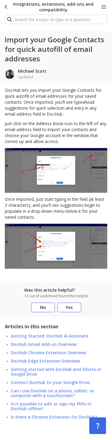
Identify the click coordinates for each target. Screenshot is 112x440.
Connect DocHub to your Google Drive (50, 382)
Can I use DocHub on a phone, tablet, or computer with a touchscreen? (52, 393)
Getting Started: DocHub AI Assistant (50, 336)
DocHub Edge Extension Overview (45, 361)
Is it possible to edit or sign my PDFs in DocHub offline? (51, 406)
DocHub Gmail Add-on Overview (43, 344)
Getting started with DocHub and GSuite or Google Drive (56, 372)
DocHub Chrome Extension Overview (48, 352)
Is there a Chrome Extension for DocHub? (54, 417)
